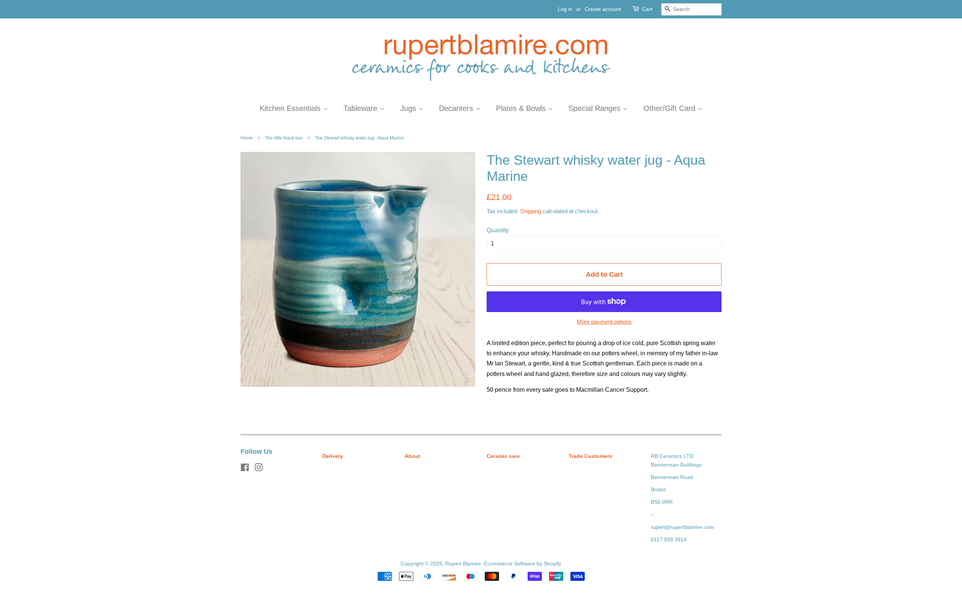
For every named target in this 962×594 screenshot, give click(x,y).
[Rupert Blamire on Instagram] (258, 469)
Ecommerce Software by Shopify (522, 564)
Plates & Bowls (522, 108)
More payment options (604, 321)
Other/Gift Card (670, 108)
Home (246, 138)
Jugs (409, 108)
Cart (647, 9)
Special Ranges (596, 108)
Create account (603, 9)
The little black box (284, 138)
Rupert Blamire (463, 564)
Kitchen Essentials (291, 108)
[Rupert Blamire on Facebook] (244, 469)
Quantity (498, 230)
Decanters (457, 108)
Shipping (530, 211)
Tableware (361, 108)
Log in (565, 9)
